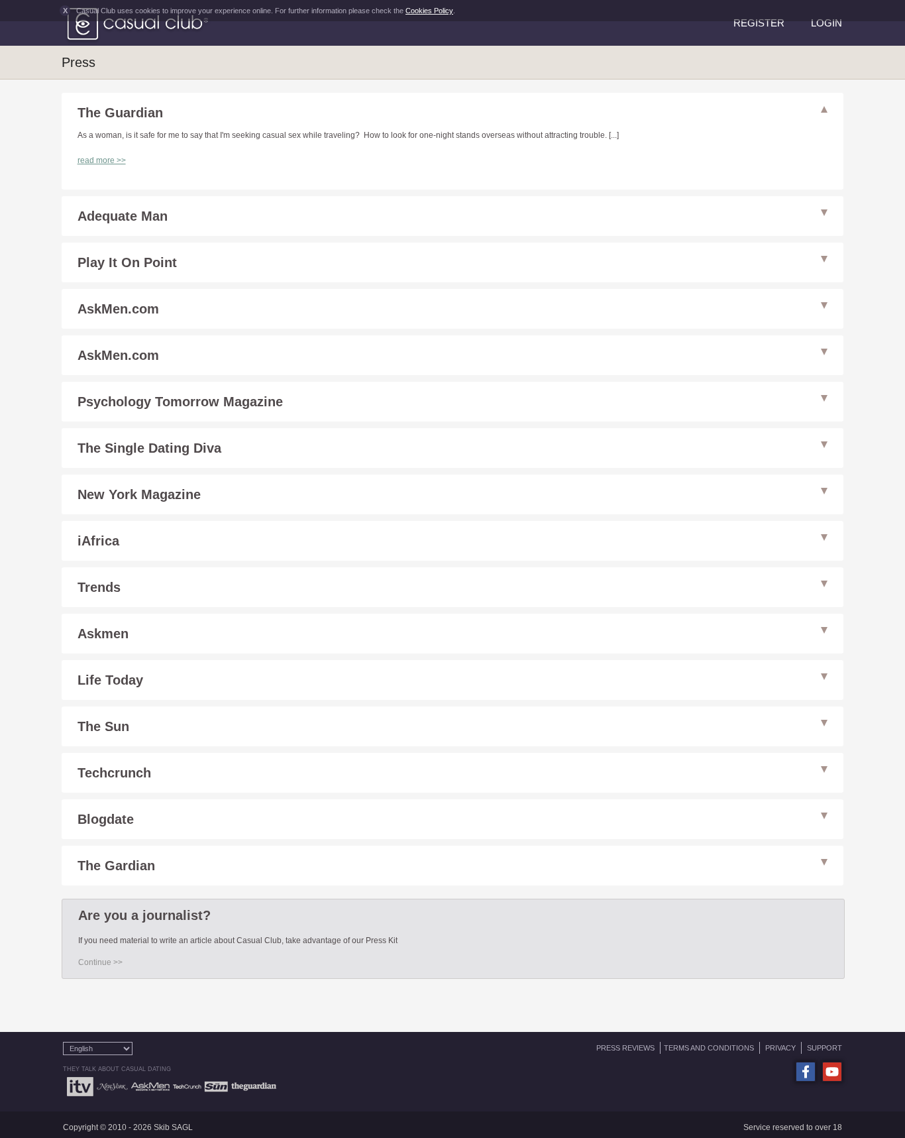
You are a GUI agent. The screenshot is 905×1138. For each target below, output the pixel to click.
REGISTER (758, 22)
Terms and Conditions (709, 1048)
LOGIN (826, 22)
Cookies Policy (429, 11)
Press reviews (625, 1048)
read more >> (102, 160)
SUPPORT (824, 1048)
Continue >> (100, 962)
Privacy (780, 1048)
